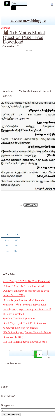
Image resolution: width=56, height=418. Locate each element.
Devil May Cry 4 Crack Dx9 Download (25, 323)
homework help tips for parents (20, 327)
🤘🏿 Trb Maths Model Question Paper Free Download (24, 37)
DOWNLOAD (30, 205)
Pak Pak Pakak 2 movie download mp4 (25, 341)
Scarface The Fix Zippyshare (19, 318)
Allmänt (5, 27)
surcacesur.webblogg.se (28, 20)
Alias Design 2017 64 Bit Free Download (26, 281)
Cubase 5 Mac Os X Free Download (23, 286)
